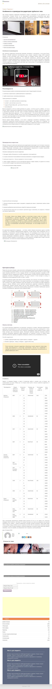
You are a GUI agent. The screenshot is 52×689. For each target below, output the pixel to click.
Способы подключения (9, 45)
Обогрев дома (5, 625)
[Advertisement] (26, 606)
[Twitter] (24, 537)
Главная (4, 9)
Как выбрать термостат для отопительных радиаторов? (16, 553)
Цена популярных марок (9, 47)
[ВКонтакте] (22, 537)
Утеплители (5, 640)
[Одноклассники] (26, 537)
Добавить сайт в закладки (43, 3)
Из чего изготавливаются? (10, 39)
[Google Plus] (30, 537)
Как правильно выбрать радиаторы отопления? (14, 564)
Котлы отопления (6, 623)
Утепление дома (6, 638)
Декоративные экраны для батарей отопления (14, 576)
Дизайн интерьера (6, 621)
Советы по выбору (8, 43)
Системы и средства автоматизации (10, 634)
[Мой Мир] (28, 537)
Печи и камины (5, 627)
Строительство (5, 636)
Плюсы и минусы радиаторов (10, 41)
